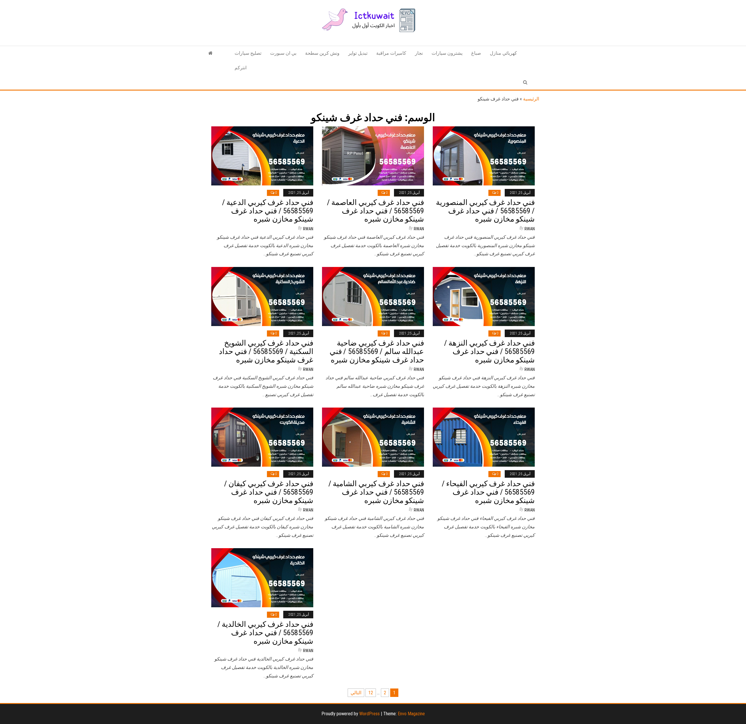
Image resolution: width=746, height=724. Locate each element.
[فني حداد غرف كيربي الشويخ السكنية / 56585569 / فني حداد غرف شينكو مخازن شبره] (262, 296)
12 (370, 692)
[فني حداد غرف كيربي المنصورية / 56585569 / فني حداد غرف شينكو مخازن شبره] (484, 155)
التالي (356, 692)
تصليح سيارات (248, 53)
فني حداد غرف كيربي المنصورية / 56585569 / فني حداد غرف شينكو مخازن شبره (485, 210)
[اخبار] (211, 53)
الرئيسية (531, 99)
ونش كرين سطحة (322, 53)
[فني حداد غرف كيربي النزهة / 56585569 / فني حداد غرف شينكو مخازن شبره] (484, 296)
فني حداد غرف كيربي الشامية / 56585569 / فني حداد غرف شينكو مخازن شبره (376, 492)
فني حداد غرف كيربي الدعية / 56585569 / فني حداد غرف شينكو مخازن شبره (267, 210)
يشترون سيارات (447, 53)
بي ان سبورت (283, 53)
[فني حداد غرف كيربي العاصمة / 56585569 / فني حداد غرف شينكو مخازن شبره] (373, 155)
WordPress (369, 713)
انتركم (241, 67)
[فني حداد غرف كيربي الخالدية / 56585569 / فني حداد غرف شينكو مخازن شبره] (262, 577)
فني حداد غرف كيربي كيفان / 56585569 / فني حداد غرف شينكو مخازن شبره (268, 492)
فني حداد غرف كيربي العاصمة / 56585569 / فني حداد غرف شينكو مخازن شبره (375, 210)
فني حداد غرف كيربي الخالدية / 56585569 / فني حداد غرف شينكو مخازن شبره (265, 632)
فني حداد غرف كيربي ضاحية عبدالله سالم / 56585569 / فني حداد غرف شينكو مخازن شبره (377, 351)
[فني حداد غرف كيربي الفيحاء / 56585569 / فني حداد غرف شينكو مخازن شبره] (484, 437)
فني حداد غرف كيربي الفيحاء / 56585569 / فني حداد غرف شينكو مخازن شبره (488, 492)
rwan (308, 228)
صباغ (476, 53)
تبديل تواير (357, 53)
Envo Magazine (411, 713)
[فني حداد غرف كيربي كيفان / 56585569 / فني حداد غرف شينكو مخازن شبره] (262, 437)
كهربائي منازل (503, 53)
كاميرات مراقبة (391, 53)
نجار (419, 53)
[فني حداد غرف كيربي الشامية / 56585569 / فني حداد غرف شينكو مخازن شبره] (373, 437)
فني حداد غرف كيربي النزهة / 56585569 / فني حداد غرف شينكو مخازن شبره (489, 351)
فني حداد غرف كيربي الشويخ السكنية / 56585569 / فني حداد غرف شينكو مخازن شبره (266, 351)
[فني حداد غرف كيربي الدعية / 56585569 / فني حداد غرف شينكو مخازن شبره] (262, 155)
